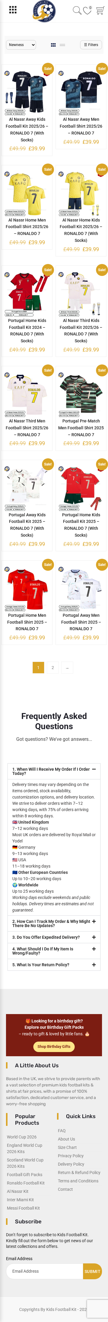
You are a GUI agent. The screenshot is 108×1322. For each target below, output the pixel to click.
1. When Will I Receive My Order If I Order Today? (51, 771)
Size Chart (67, 1147)
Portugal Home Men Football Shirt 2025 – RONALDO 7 (27, 622)
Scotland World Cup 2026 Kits (25, 1163)
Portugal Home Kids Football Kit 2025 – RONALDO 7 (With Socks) (81, 525)
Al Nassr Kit (17, 1191)
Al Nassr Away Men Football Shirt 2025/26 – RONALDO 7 (81, 126)
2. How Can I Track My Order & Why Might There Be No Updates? (51, 923)
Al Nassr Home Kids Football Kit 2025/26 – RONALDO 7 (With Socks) (81, 230)
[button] (54, 771)
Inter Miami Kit (20, 1199)
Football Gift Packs (24, 1174)
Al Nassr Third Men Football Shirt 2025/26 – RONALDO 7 (27, 428)
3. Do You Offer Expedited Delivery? (46, 937)
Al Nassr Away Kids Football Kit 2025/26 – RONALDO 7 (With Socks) (27, 129)
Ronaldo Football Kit (26, 1183)
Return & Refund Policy (79, 1172)
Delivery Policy (71, 1164)
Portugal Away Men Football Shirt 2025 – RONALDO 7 (81, 622)
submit (92, 1271)
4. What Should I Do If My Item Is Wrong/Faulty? (42, 951)
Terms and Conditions (78, 1180)
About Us (66, 1139)
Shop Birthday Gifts (54, 1046)
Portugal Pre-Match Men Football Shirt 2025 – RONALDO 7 (81, 428)
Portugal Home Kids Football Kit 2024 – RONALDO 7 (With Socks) (27, 330)
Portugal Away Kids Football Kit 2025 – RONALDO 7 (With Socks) (27, 525)
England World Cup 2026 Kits (24, 1148)
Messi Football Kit (23, 1208)
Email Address (19, 1258)
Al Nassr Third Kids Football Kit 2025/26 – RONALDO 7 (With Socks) (81, 330)
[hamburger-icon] (13, 11)
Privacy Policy (71, 1155)
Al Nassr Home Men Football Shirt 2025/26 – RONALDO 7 (27, 227)
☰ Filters (91, 45)
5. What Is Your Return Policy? (40, 964)
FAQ (62, 1130)
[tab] (54, 45)
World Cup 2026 (22, 1137)
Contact (65, 1189)
